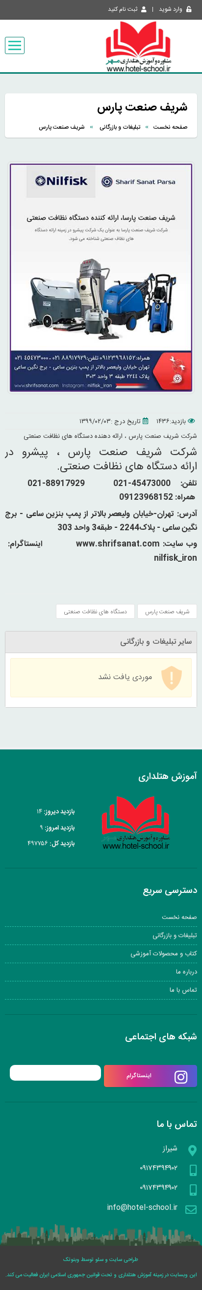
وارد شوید (170, 9)
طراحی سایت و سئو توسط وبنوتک (100, 1260)
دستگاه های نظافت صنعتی (95, 612)
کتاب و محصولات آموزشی (163, 953)
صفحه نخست (170, 127)
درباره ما (186, 972)
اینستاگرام (139, 1076)
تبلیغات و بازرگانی (119, 127)
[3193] (100, 392)
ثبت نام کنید (122, 9)
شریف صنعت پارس (62, 127)
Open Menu (15, 45)
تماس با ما (183, 990)
